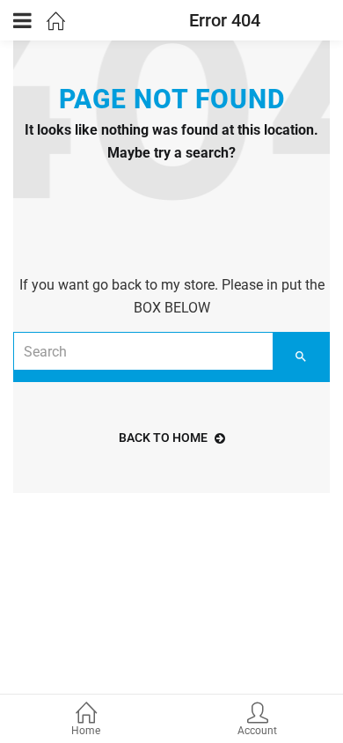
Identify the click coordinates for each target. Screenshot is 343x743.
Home (85, 731)
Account (257, 731)
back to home (163, 437)
